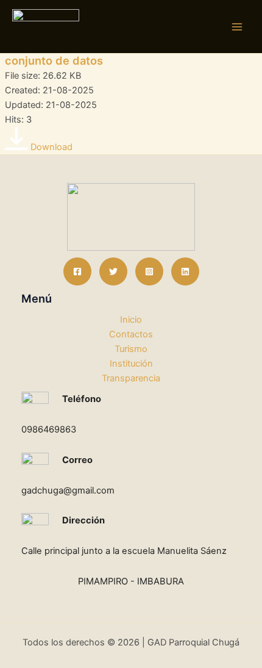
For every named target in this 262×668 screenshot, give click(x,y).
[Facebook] (77, 271)
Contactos (131, 334)
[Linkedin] (185, 271)
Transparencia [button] (131, 378)
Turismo (131, 348)
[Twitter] (113, 271)
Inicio (131, 319)
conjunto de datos (54, 60)
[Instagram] (149, 271)
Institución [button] (131, 363)
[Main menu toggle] (237, 27)
